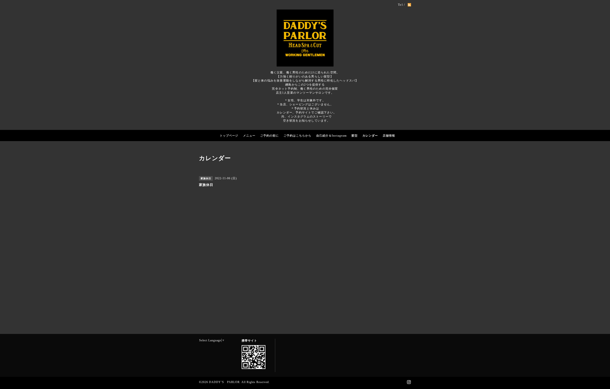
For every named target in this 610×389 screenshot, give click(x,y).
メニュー (249, 135)
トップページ (229, 135)
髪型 (354, 135)
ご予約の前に (269, 135)
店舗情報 (389, 135)
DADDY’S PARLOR (224, 382)
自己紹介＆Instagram (331, 135)
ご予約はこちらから (297, 135)
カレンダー (370, 135)
